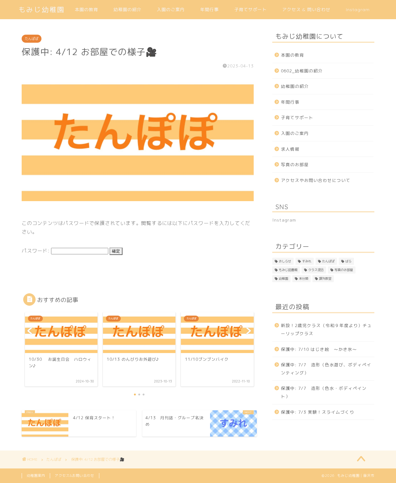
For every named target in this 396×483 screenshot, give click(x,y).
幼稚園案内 (36, 475)
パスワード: (36, 250)
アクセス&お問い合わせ (74, 475)
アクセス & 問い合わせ (306, 9)
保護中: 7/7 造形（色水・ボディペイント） (324, 392)
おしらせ (285, 261)
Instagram (358, 9)
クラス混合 (316, 270)
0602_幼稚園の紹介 (302, 71)
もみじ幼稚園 (42, 9)
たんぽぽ (31, 38)
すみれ (306, 261)
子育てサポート (250, 9)
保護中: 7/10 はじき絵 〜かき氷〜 (319, 349)
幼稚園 (283, 278)
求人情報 (290, 149)
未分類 (303, 278)
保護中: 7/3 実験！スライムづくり (317, 412)
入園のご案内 (171, 9)
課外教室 (325, 278)
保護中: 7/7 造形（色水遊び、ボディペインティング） (326, 369)
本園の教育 (86, 9)
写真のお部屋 (295, 164)
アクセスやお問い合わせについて (316, 180)
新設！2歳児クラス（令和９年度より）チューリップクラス (326, 329)
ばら (348, 261)
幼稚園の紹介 (127, 9)
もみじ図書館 (288, 270)
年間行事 (209, 9)
